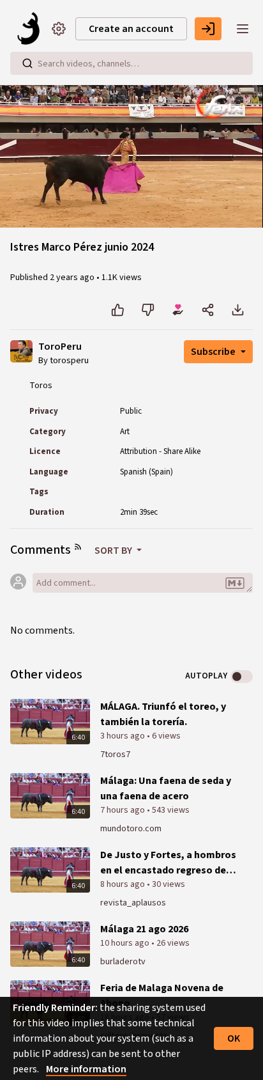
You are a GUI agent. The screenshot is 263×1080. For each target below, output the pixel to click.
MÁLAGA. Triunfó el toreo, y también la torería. (163, 714)
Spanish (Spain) (146, 472)
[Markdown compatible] (234, 583)
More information (86, 1069)
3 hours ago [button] (123, 736)
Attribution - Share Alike (160, 451)
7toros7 (115, 754)
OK (233, 1038)
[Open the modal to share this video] (208, 310)
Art (125, 431)
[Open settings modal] (58, 28)
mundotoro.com (131, 828)
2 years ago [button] (73, 277)
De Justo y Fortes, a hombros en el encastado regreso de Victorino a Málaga (168, 863)
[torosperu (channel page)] (21, 350)
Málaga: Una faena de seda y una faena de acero (165, 788)
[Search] (27, 63)
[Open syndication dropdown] (78, 546)
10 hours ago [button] (125, 943)
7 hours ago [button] (123, 810)
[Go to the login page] (208, 28)
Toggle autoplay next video (241, 676)
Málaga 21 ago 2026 (144, 929)
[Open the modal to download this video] (238, 310)
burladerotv (123, 961)
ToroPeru (60, 347)
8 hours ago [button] (123, 884)
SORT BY (114, 551)
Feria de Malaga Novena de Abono (161, 995)
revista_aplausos (133, 902)
